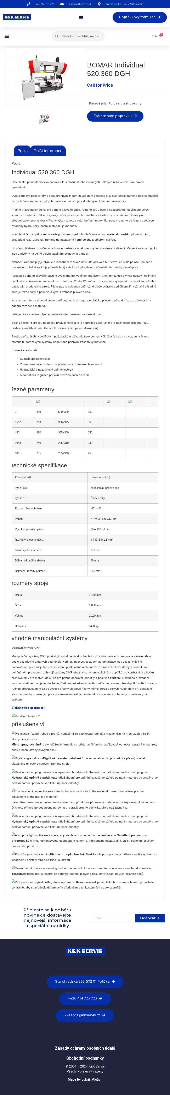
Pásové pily (98, 103)
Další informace (48, 150)
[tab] (22, 150)
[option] (44, 77)
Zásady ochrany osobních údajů (85, 1048)
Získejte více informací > (28, 707)
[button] (81, 17)
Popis (22, 150)
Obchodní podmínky (85, 1058)
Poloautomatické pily (125, 103)
